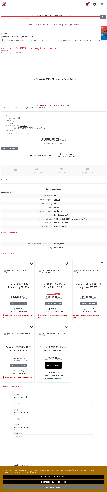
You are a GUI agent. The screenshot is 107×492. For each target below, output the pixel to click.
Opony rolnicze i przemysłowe (31, 40)
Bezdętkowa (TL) (62, 215)
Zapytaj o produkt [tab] (87, 173)
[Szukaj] (103, 17)
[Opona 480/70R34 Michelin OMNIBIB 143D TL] (53, 271)
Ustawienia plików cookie (53, 487)
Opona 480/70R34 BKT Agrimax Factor (81, 40)
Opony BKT (55, 40)
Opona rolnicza (22, 133)
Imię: (21, 410)
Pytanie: (22, 425)
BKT (14, 115)
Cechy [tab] (15, 173)
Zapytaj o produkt (9, 148)
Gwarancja (67, 24)
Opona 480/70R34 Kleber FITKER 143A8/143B (53, 349)
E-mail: (20, 395)
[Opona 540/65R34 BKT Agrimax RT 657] (88, 271)
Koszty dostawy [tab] (37, 173)
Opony (10, 40)
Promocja (77, 24)
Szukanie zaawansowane (35, 24)
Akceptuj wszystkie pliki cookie (53, 477)
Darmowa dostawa (54, 24)
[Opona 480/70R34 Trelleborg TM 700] (18, 271)
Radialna (23, 125)
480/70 (20, 118)
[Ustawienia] (94, 4)
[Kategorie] (102, 4)
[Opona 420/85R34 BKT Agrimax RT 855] (18, 334)
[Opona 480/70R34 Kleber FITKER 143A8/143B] (53, 334)
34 (16, 120)
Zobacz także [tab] (62, 173)
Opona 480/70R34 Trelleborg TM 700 (18, 285)
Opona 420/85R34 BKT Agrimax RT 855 (18, 349)
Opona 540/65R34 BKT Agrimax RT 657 (88, 285)
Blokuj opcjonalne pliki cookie (53, 482)
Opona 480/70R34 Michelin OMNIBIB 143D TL (53, 285)
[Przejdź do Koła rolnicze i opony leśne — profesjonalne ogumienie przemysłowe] (2, 40)
